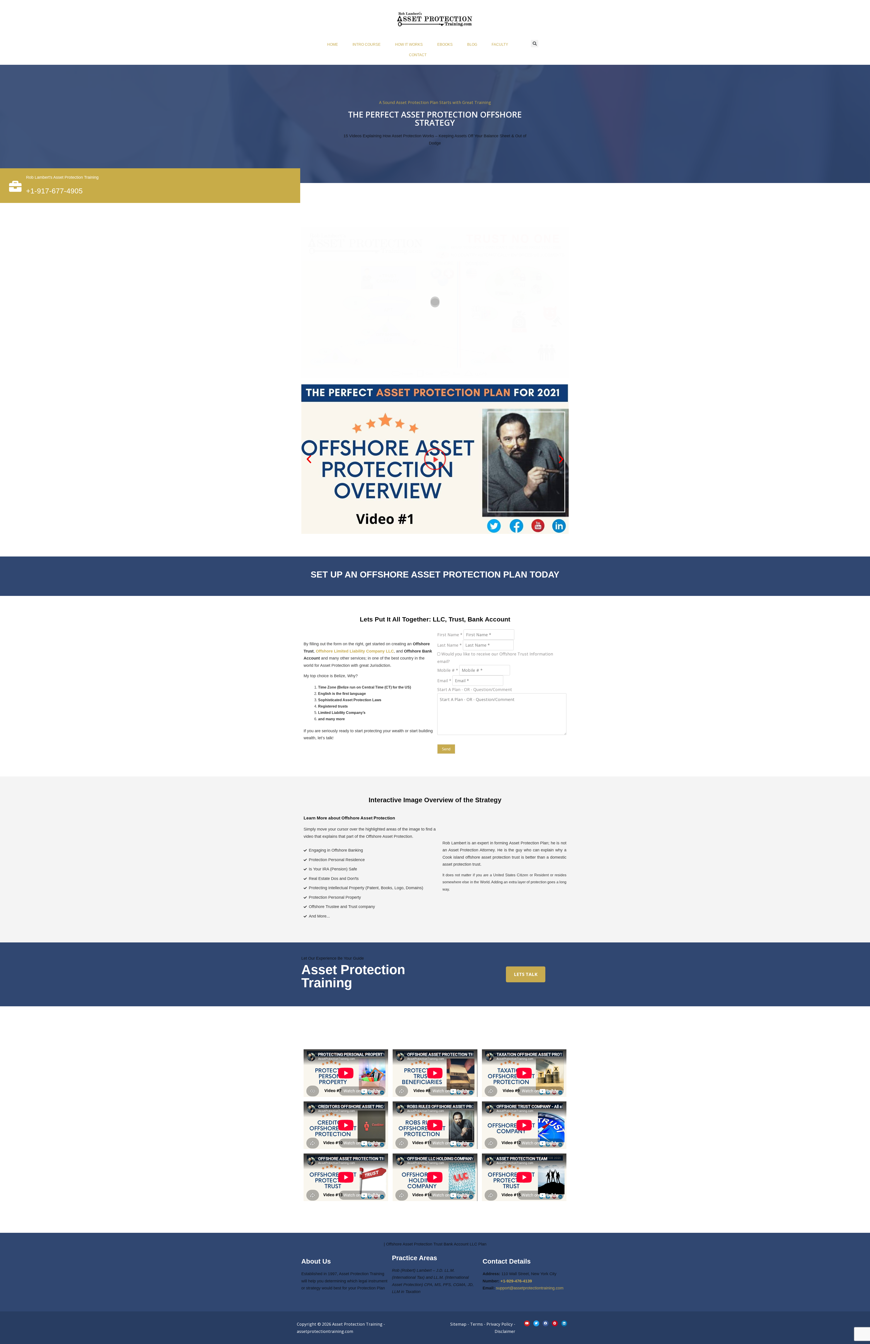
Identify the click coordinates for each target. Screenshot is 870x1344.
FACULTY (500, 44)
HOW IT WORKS (409, 44)
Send (446, 749)
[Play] (435, 459)
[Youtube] (527, 1323)
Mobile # (447, 670)
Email (444, 680)
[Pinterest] (555, 1323)
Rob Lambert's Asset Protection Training (62, 177)
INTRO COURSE (367, 44)
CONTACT (418, 55)
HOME (332, 44)
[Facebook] (546, 1323)
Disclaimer (505, 1331)
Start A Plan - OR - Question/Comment (474, 689)
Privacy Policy (499, 1324)
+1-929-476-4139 (516, 1281)
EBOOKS (445, 44)
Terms (476, 1324)
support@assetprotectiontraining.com (529, 1288)
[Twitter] (536, 1323)
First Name (449, 634)
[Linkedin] (564, 1323)
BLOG (472, 44)
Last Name (449, 645)
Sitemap (458, 1324)
